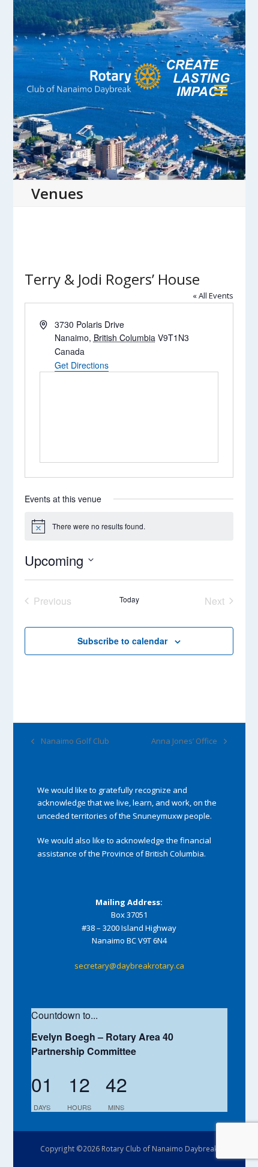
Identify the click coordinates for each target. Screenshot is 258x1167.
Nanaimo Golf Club (70, 741)
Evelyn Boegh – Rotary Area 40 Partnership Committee (102, 1044)
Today (129, 599)
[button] (220, 90)
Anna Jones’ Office (184, 741)
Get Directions (82, 365)
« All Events (213, 295)
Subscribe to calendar (122, 641)
